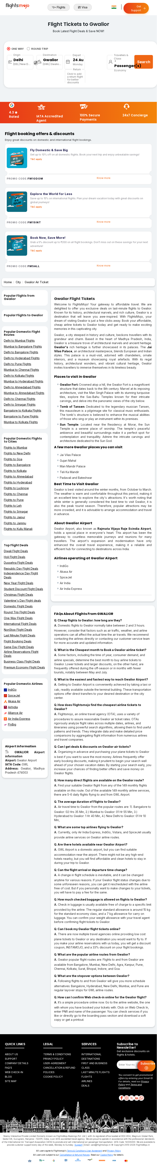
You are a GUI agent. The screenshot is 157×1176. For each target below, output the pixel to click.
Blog (8, 1076)
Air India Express (19, 718)
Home (8, 282)
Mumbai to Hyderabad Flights (23, 381)
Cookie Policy (53, 1076)
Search (143, 62)
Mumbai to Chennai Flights (21, 369)
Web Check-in (14, 1072)
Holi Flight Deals (14, 557)
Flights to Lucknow (16, 488)
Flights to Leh (13, 505)
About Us (11, 1054)
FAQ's (8, 1067)
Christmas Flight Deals (18, 594)
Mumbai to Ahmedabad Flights (24, 393)
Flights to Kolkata (15, 470)
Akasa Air (14, 701)
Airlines (86, 1081)
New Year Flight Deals (18, 583)
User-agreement (54, 1063)
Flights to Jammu (15, 523)
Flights (61, 7)
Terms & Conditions (57, 1054)
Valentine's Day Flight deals (22, 600)
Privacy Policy (53, 1058)
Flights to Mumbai (15, 447)
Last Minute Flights (95, 1072)
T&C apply (36, 159)
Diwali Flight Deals (16, 551)
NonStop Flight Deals (18, 629)
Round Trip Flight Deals (19, 612)
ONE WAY (17, 48)
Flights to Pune (14, 500)
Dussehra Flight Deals (18, 562)
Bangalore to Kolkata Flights (22, 410)
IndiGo (12, 689)
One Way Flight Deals (18, 618)
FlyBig (12, 724)
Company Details (16, 1063)
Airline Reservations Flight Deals (21, 653)
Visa (84, 7)
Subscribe (147, 1063)
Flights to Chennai (16, 494)
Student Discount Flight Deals (23, 589)
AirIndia (13, 707)
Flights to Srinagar (16, 511)
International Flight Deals (20, 623)
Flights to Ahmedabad (18, 476)
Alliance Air (15, 713)
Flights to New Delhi (17, 453)
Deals (85, 1085)
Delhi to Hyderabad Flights (22, 358)
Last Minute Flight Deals (19, 635)
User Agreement (94, 1151)
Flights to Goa (13, 459)
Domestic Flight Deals (18, 606)
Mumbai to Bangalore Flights (23, 346)
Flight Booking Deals (17, 641)
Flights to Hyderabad (18, 482)
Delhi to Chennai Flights (19, 399)
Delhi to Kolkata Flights (19, 375)
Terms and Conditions (130, 1086)
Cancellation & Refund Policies (75, 1155)
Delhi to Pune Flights (17, 364)
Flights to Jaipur (14, 517)
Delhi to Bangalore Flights (21, 352)
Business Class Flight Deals (22, 661)
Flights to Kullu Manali (18, 529)
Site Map (11, 1081)
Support (11, 1058)
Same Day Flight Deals (19, 647)
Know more (103, 177)
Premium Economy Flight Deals (24, 667)
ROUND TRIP (39, 48)
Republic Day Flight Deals (21, 568)
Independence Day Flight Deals (21, 575)
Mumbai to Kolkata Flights (21, 422)
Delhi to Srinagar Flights (20, 404)
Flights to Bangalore (17, 465)
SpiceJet (14, 695)
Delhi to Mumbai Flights (19, 340)
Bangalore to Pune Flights (21, 416)
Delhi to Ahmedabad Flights (22, 387)
